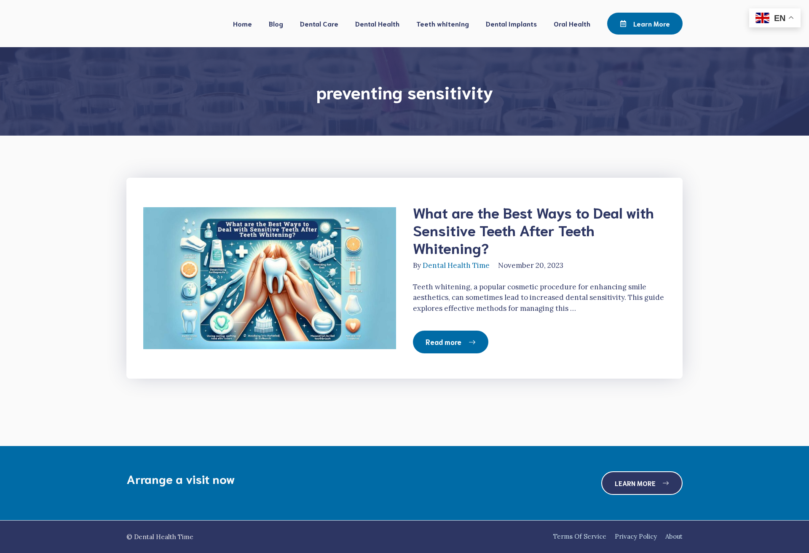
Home (242, 23)
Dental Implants (511, 23)
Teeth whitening (442, 23)
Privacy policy (636, 536)
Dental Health (377, 23)
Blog (276, 23)
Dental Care (319, 23)
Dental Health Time (456, 265)
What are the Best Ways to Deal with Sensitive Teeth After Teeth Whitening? (533, 229)
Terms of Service (579, 536)
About (674, 536)
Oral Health (572, 23)
